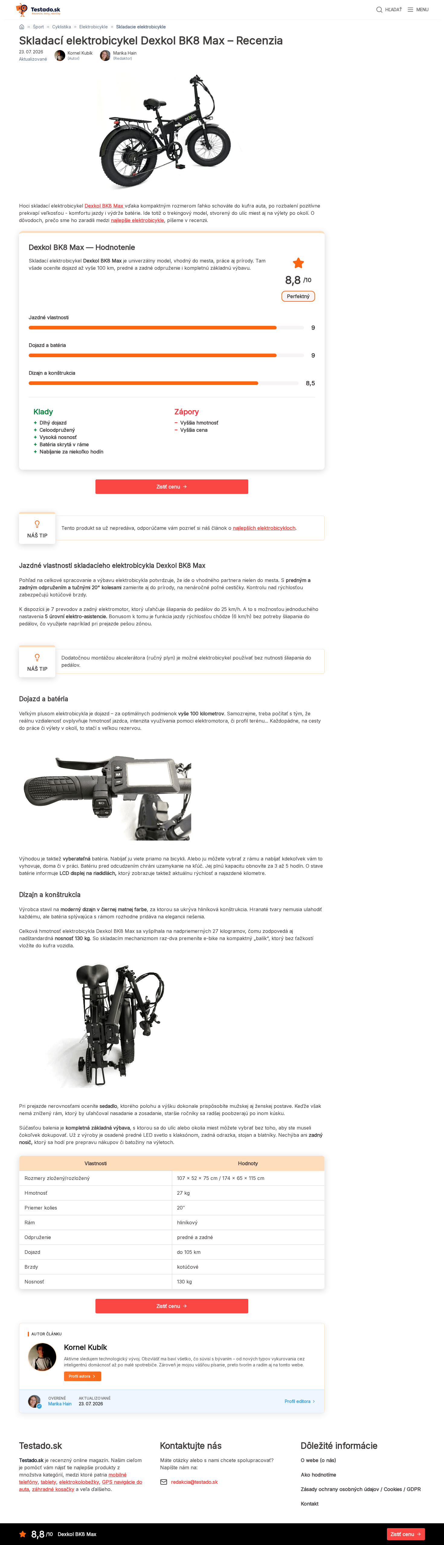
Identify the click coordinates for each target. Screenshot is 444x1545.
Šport (38, 26)
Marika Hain (60, 1403)
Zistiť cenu (168, 487)
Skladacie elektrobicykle (141, 26)
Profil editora (297, 1401)
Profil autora (79, 1376)
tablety (48, 1482)
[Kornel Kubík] (42, 1357)
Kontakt (309, 1504)
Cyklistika (61, 26)
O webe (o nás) (318, 1460)
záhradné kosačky (53, 1489)
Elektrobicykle (93, 26)
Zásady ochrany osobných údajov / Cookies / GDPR (361, 1489)
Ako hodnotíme (318, 1475)
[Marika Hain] (34, 1401)
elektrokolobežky (79, 1482)
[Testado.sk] (38, 10)
